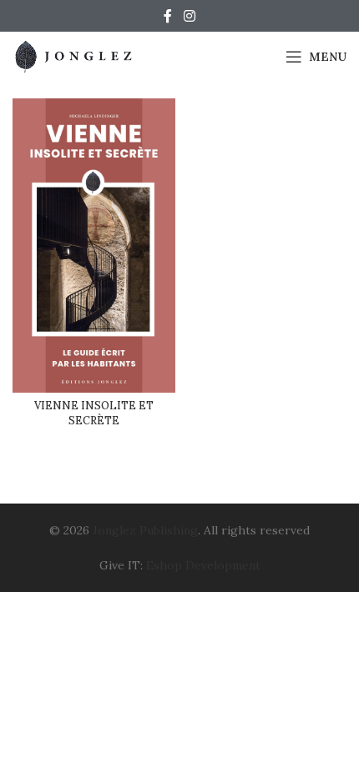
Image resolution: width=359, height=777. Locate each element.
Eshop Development (203, 565)
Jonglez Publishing (145, 530)
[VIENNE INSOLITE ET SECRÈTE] (94, 245)
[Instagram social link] (189, 15)
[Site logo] (75, 55)
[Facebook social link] (168, 15)
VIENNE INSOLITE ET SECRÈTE (94, 413)
